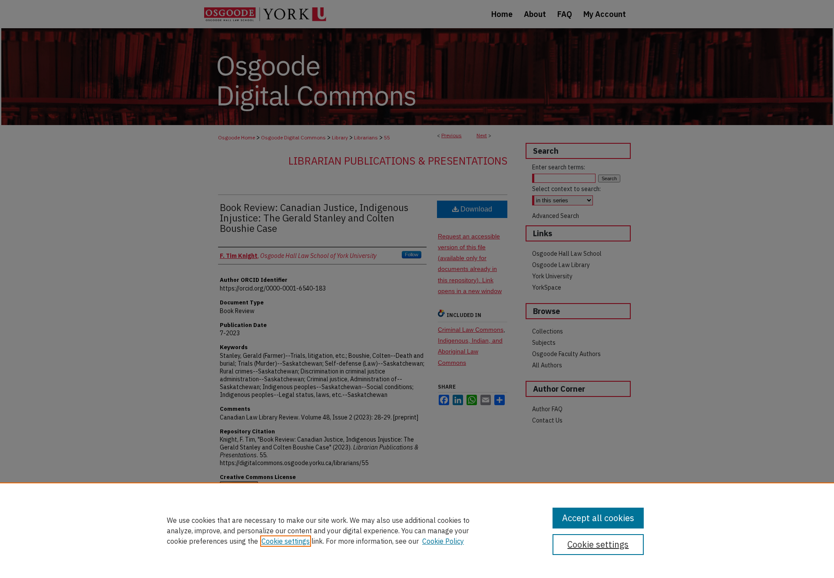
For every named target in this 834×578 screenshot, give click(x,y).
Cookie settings (285, 541)
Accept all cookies (598, 518)
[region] (417, 530)
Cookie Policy (443, 541)
